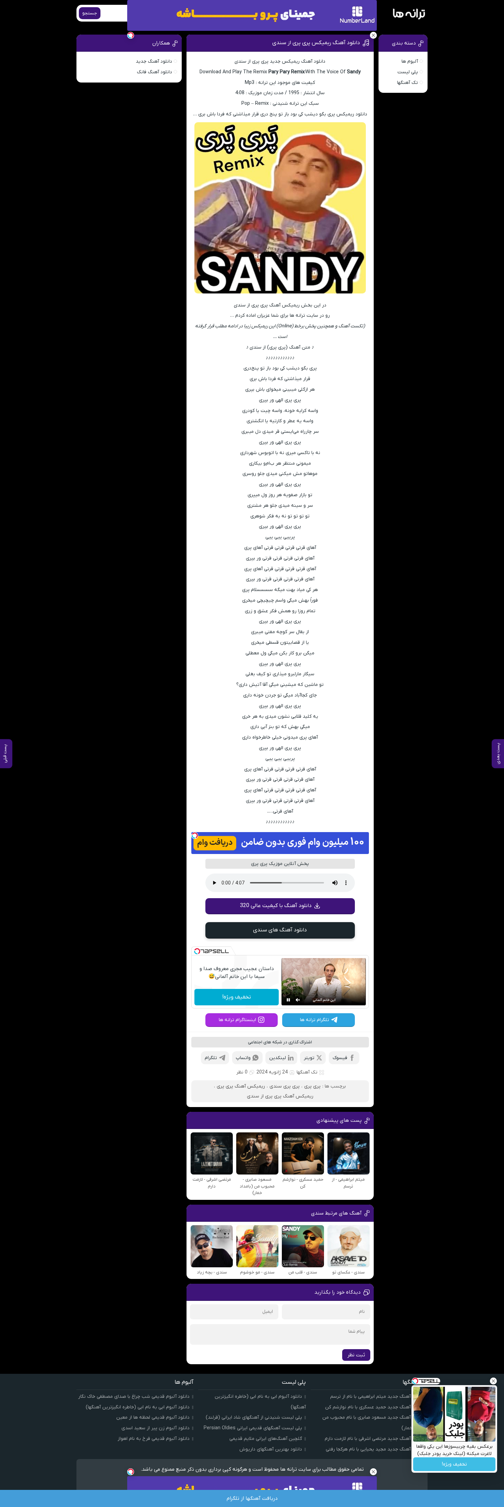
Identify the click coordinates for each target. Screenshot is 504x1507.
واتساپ (243, 1058)
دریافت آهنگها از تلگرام (252, 1498)
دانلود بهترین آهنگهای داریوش (270, 1449)
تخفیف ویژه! (236, 997)
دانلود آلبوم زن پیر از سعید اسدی (155, 1428)
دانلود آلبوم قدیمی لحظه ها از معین (153, 1417)
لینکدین (277, 1058)
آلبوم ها (409, 61)
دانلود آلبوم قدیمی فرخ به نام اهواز (154, 1438)
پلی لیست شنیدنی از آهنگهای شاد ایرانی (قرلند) (254, 1417)
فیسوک (340, 1058)
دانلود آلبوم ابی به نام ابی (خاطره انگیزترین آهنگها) (138, 1407)
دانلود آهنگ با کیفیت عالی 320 (276, 905)
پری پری (312, 1086)
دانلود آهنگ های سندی (280, 930)
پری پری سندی (284, 1086)
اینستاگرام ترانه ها (237, 1020)
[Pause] (288, 1000)
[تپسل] (194, 835)
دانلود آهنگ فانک (154, 72)
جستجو (89, 13)
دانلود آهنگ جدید (154, 61)
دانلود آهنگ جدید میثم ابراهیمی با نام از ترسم (377, 1396)
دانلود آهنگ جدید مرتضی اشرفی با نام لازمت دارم (374, 1438)
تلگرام (211, 1058)
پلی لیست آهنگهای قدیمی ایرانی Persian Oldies (253, 1428)
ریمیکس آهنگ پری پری (241, 1086)
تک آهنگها (307, 1072)
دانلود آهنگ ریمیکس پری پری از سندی (316, 42)
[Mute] (298, 1000)
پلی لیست (407, 72)
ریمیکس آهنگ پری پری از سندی (280, 1096)
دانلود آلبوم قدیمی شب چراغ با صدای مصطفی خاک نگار (134, 1396)
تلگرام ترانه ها (314, 1020)
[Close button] (493, 1381)
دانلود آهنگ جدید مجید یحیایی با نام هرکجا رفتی (375, 1449)
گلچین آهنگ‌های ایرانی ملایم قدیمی (265, 1438)
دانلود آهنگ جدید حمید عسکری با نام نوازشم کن (374, 1407)
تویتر (309, 1058)
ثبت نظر (356, 1355)
